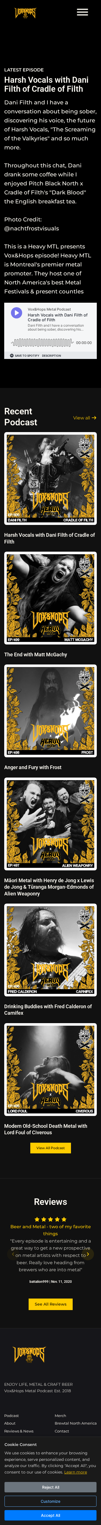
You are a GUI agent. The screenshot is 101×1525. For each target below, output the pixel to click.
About (9, 1423)
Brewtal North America (76, 1423)
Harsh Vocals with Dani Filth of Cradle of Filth (46, 84)
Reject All (50, 1487)
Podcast (11, 1416)
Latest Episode (24, 70)
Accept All (50, 1515)
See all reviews (50, 1304)
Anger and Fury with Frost (32, 767)
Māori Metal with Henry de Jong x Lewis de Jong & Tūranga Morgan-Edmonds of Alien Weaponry (49, 887)
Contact (62, 1431)
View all (82, 418)
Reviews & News (18, 1431)
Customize (50, 1501)
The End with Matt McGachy (35, 654)
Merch (60, 1416)
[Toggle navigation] (82, 13)
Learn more (75, 1472)
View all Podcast (50, 1148)
